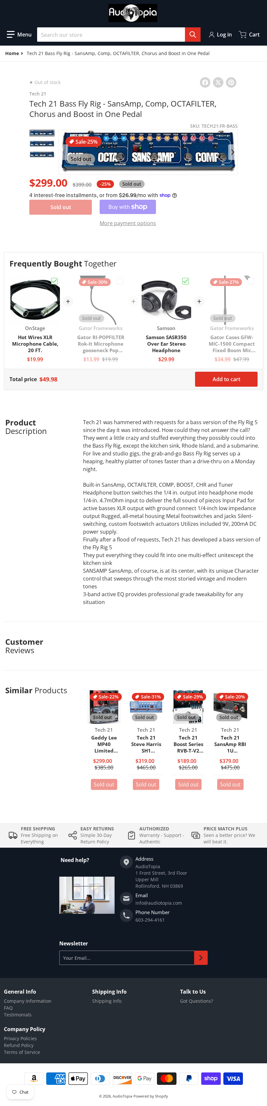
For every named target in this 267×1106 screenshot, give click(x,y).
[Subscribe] (201, 958)
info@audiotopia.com (158, 903)
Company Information (27, 1001)
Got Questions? (196, 1001)
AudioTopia (122, 1096)
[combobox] (119, 34)
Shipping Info (106, 1001)
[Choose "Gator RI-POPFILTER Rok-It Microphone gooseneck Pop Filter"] (120, 281)
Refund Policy (19, 1045)
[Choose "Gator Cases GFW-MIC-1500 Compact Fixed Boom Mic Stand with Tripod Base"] (251, 281)
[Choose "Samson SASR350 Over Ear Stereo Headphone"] (185, 281)
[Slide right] (232, 152)
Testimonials (18, 1015)
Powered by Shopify (151, 1096)
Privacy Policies (20, 1038)
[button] (19, 34)
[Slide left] (63, 152)
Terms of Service (22, 1052)
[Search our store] (193, 34)
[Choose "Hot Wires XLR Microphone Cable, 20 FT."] (54, 281)
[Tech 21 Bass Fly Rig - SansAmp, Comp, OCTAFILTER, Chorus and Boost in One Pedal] (42, 133)
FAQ (8, 1008)
